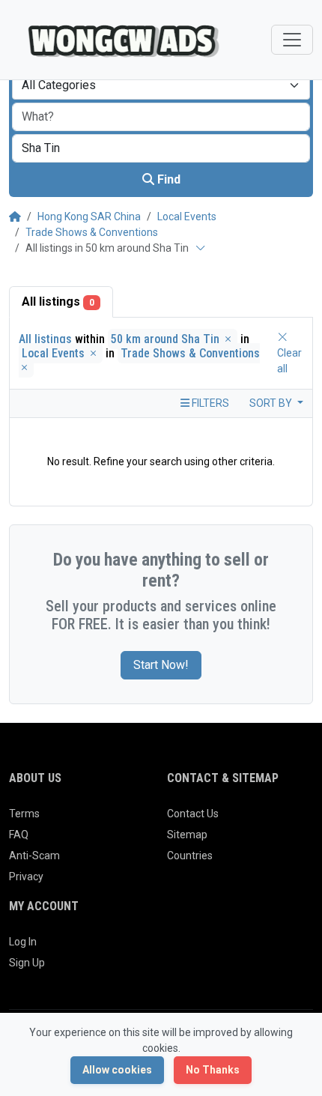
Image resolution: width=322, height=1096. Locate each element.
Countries (190, 856)
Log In (23, 942)
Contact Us (193, 814)
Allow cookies (117, 1070)
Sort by (271, 403)
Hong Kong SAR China (89, 216)
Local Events (186, 216)
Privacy (26, 876)
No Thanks (213, 1070)
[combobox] (161, 85)
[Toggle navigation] (292, 40)
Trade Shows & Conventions (91, 232)
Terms (24, 814)
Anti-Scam (34, 856)
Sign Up (27, 963)
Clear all (289, 361)
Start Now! (161, 665)
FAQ (18, 835)
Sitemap (187, 835)
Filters (209, 403)
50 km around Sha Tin (166, 339)
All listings (58, 301)
